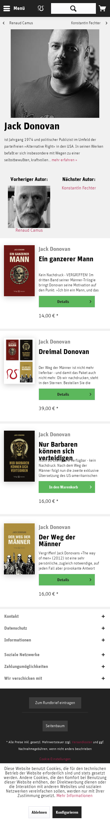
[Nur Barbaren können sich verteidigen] (19, 456)
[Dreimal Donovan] (19, 363)
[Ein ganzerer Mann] (19, 270)
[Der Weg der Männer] (19, 548)
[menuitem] (14, 8)
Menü (15, 8)
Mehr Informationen (74, 795)
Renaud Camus (20, 23)
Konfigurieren (67, 812)
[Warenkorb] (102, 8)
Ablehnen (39, 812)
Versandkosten (82, 742)
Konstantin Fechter (86, 23)
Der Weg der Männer (57, 541)
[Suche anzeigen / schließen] (73, 8)
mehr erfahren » (64, 160)
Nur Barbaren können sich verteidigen (58, 449)
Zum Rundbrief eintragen (55, 703)
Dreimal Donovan (64, 352)
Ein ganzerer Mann (66, 259)
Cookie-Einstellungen (55, 759)
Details (63, 301)
